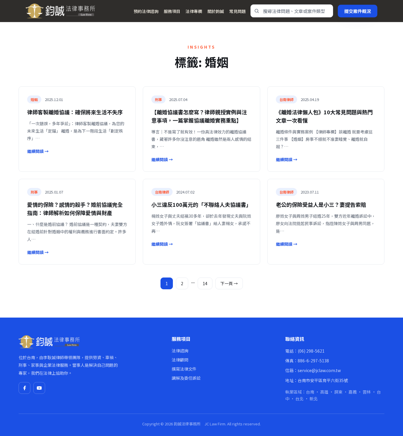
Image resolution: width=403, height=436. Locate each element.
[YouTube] (39, 388)
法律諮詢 (180, 351)
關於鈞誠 (215, 11)
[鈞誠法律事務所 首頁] (60, 11)
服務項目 (172, 11)
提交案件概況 (357, 11)
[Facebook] (24, 388)
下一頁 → (229, 283)
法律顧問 (180, 360)
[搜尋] (256, 10)
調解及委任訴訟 (186, 378)
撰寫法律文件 (184, 369)
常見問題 (237, 11)
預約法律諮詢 (146, 11)
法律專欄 (194, 11)
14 (205, 283)
